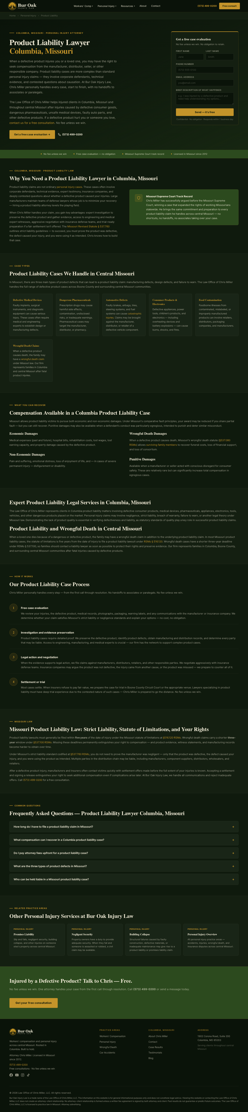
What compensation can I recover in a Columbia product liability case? (124, 840)
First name (182, 51)
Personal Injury (107, 6)
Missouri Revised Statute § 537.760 (88, 226)
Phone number (185, 64)
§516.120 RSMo (172, 737)
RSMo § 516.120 (153, 541)
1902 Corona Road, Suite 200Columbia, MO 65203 (214, 1038)
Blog (150, 1058)
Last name (212, 51)
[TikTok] (28, 1075)
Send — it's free (205, 112)
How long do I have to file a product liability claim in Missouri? (124, 827)
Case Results (155, 1047)
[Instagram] (22, 1075)
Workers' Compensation (113, 1036)
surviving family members (161, 444)
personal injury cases (69, 187)
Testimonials (155, 1052)
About (143, 5)
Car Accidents (107, 1052)
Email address (185, 77)
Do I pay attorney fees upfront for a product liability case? (124, 853)
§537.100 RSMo (42, 742)
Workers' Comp (83, 6)
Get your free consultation (34, 1002)
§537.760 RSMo (80, 754)
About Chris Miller (158, 1036)
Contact (155, 5)
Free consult (230, 6)
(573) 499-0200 (207, 5)
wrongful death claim (32, 359)
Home (12, 15)
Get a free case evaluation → (32, 134)
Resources (128, 6)
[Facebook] (11, 1075)
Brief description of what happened (198, 90)
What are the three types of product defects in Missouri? (124, 866)
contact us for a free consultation (31, 123)
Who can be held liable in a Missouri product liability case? (124, 879)
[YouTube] (17, 1075)
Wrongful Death (108, 1047)
